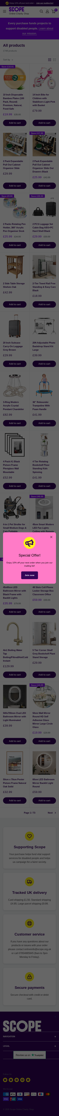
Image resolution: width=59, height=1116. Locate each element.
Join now (29, 575)
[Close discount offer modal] (51, 537)
